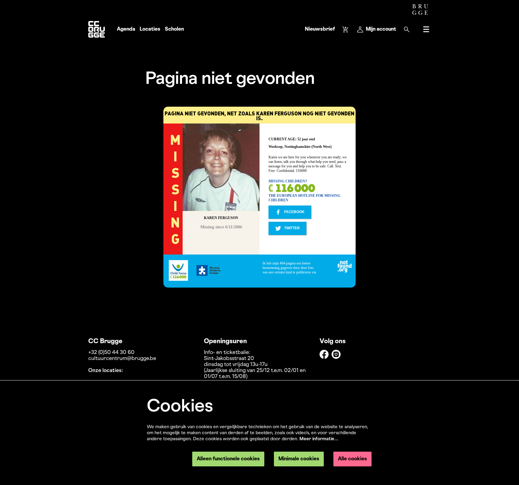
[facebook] (324, 354)
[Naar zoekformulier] (406, 29)
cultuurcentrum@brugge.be (122, 358)
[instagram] (336, 354)
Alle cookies (352, 459)
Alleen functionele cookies (228, 459)
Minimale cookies (298, 459)
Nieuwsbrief (320, 29)
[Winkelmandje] (346, 29)
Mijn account (381, 29)
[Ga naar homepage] (96, 29)
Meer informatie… (318, 439)
